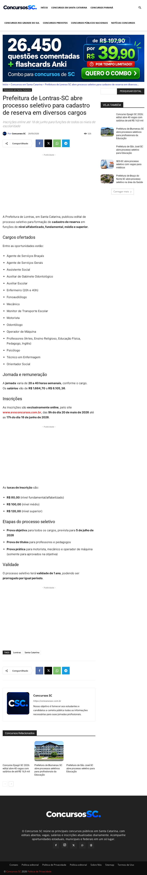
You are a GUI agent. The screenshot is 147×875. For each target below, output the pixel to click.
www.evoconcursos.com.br (22, 412)
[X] (48, 143)
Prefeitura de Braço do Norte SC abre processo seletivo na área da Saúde (129, 179)
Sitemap (109, 864)
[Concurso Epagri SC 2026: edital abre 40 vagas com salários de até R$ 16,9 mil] (17, 751)
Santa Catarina (32, 652)
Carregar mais (121, 191)
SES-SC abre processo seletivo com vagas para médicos (128, 164)
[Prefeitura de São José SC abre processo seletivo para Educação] (80, 751)
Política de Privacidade (54, 864)
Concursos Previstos (55, 22)
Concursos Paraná (102, 7)
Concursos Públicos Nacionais (89, 22)
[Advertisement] (49, 183)
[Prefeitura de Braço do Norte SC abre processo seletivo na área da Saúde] (107, 178)
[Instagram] (65, 845)
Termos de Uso (126, 864)
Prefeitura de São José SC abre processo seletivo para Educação (80, 768)
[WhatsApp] (57, 143)
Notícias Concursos (123, 22)
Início (44, 7)
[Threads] (91, 845)
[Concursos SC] (5, 133)
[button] (139, 8)
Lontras (17, 652)
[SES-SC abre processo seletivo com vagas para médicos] (107, 164)
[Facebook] (39, 143)
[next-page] (11, 783)
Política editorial (30, 864)
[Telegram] (66, 143)
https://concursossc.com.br (47, 701)
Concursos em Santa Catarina (69, 7)
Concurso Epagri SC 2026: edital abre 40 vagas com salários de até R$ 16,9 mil (16, 768)
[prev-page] (5, 783)
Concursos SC (19, 133)
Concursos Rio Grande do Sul (21, 22)
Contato (14, 864)
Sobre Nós (96, 864)
